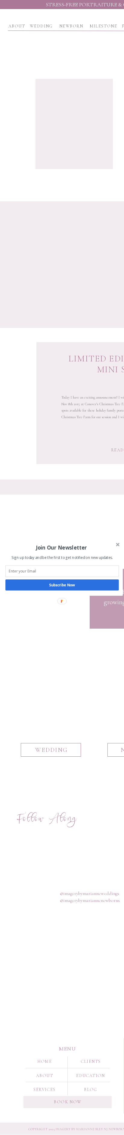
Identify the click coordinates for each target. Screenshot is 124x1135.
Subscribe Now (62, 584)
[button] (61, 547)
